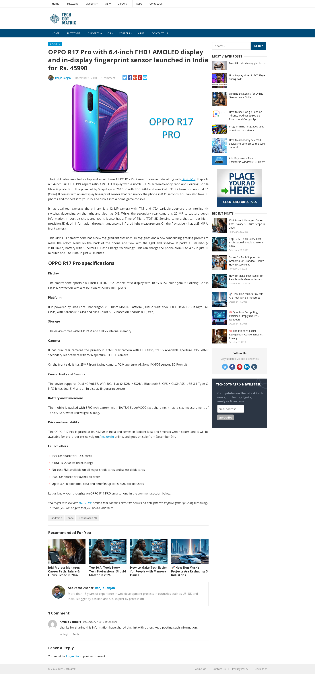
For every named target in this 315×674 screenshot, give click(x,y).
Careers (122, 3)
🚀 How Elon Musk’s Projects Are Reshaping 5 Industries (189, 571)
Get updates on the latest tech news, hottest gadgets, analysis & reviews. (240, 397)
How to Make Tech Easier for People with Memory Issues (148, 571)
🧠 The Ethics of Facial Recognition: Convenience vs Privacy (246, 334)
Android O (56, 518)
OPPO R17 (188, 179)
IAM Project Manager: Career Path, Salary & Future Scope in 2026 (64, 571)
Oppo (71, 518)
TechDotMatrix (66, 669)
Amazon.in (107, 437)
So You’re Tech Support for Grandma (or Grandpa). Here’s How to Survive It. (246, 260)
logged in (72, 656)
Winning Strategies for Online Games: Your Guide (246, 95)
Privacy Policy (240, 669)
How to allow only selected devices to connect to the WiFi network (247, 143)
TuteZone (72, 3)
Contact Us (156, 3)
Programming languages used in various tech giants (246, 128)
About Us (200, 669)
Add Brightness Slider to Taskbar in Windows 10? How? (247, 160)
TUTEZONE (85, 503)
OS (106, 3)
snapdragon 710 (88, 518)
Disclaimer (260, 669)
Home (55, 3)
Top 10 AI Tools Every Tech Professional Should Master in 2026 (107, 571)
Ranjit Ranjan (63, 78)
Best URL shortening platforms (247, 63)
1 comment (108, 78)
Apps (139, 3)
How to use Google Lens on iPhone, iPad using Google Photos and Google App (245, 115)
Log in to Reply (71, 634)
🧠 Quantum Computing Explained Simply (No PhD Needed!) (244, 315)
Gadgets (91, 3)
